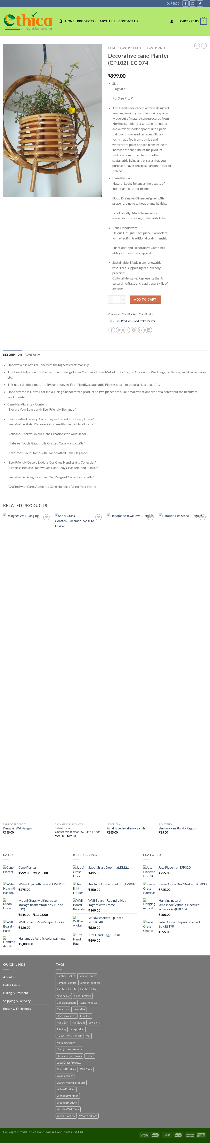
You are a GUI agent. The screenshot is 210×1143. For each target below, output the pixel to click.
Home (69, 21)
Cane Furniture (82, 996)
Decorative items (66, 1016)
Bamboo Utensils (66, 989)
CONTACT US (128, 21)
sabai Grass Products (69, 1062)
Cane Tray (63, 1009)
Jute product (77, 1029)
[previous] (3, 679)
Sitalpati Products (66, 1069)
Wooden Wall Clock (68, 1109)
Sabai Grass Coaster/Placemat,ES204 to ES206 (77, 830)
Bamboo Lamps (87, 976)
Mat (88, 1036)
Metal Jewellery (66, 1042)
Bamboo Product (66, 982)
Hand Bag (62, 1022)
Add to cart (145, 299)
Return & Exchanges (17, 1008)
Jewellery (94, 1022)
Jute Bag (61, 1029)
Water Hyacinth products (71, 1082)
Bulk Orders (11, 985)
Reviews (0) (33, 354)
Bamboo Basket (66, 976)
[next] (207, 679)
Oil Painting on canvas (69, 1056)
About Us (10, 977)
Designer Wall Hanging (18, 828)
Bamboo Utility (88, 989)
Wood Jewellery (66, 1116)
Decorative (79, 1009)
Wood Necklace (88, 1116)
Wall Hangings (65, 1076)
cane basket (64, 996)
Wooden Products (67, 1102)
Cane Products (131, 48)
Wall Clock (86, 1069)
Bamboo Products (90, 982)
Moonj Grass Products (69, 1049)
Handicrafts (139, 321)
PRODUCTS (85, 21)
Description (12, 354)
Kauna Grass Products (69, 1036)
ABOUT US (107, 21)
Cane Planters (158, 48)
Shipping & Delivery (17, 1001)
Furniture (85, 1016)
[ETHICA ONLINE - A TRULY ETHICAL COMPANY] (27, 21)
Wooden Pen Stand (68, 1095)
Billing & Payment (15, 993)
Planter (151, 321)
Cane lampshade (66, 1002)
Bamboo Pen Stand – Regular (178, 828)
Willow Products (66, 1089)
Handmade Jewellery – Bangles (127, 828)
